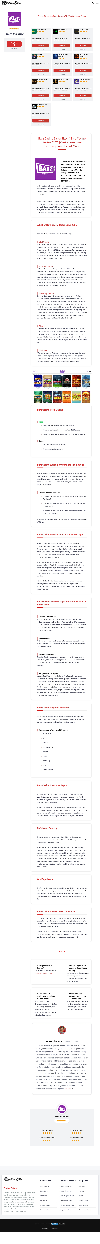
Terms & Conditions (85, 1210)
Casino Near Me (46, 1228)
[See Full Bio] (72, 1089)
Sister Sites (55, 1228)
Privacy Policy (83, 1205)
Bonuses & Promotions (47, 1138)
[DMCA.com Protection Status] (58, 1224)
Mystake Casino (45, 1205)
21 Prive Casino (46, 266)
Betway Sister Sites (65, 1191)
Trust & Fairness (47, 1130)
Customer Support (76, 1138)
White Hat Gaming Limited (44, 973)
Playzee (42, 326)
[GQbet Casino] (77, 31)
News (81, 1196)
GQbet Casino (84, 29)
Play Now (41, 45)
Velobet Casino (44, 1200)
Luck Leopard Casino (84, 55)
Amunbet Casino (42, 79)
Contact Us (82, 1191)
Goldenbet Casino (45, 1210)
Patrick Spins (62, 29)
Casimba (43, 350)
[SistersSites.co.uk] (11, 2)
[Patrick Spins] (55, 31)
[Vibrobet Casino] (77, 81)
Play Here (14, 43)
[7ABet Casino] (34, 31)
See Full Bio (68, 1089)
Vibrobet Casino (85, 79)
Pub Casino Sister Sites (67, 1205)
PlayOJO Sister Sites (66, 1186)
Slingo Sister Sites (65, 1210)
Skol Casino (44, 242)
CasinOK (40, 54)
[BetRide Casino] (34, 106)
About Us (82, 1186)
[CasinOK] (34, 56)
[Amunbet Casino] (34, 81)
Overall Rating (62, 1116)
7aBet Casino (44, 1191)
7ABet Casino (41, 29)
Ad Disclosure (83, 1200)
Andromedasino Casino (63, 55)
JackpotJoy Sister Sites (67, 1196)
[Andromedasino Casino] (55, 56)
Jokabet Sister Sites (66, 1200)
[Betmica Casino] (55, 81)
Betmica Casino (63, 79)
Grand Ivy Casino (46, 293)
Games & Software (76, 1130)
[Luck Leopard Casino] (77, 56)
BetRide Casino (42, 104)
